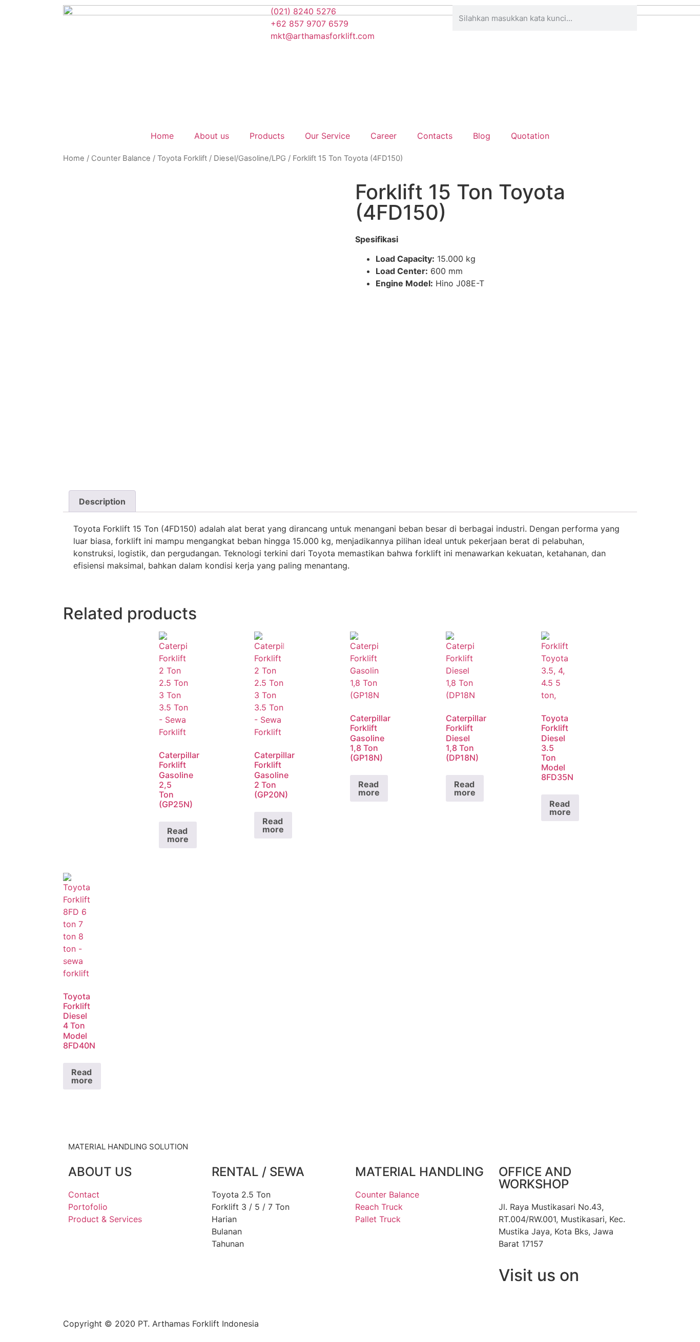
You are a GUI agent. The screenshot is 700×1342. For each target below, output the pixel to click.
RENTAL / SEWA (258, 1171)
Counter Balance (121, 158)
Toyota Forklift (182, 158)
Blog (481, 136)
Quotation (530, 136)
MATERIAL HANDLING (419, 1171)
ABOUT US (100, 1171)
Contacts (434, 136)
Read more (178, 835)
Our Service (327, 136)
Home (162, 136)
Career (383, 136)
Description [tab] (102, 501)
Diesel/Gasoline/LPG (250, 158)
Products (267, 136)
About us (211, 136)
